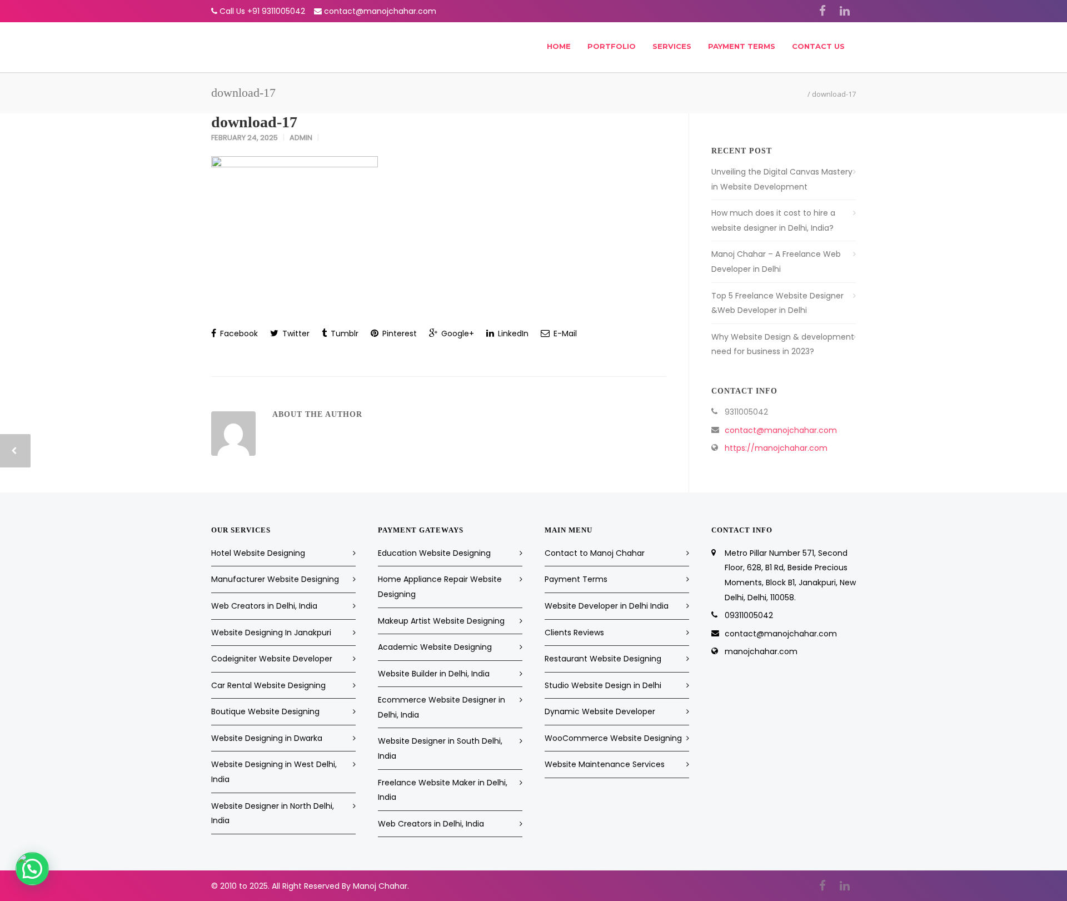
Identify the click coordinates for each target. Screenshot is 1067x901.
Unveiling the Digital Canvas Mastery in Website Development (781, 179)
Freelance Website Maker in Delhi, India (442, 790)
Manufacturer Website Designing (275, 579)
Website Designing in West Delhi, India (274, 772)
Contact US (818, 46)
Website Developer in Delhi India (607, 605)
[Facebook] (822, 11)
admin (301, 137)
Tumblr (343, 333)
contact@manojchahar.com (380, 11)
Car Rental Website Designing (268, 685)
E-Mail (564, 333)
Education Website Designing (434, 553)
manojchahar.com (761, 651)
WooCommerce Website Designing (613, 738)
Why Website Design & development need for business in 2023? (782, 344)
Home (559, 46)
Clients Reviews (574, 632)
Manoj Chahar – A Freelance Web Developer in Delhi (776, 261)
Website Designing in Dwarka (266, 738)
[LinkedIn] (845, 11)
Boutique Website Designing (265, 711)
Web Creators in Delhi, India (264, 605)
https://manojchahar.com (776, 448)
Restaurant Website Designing (603, 658)
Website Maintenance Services (605, 764)
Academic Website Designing (435, 647)
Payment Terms (741, 46)
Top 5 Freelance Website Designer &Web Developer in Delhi (777, 303)
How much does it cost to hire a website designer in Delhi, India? (773, 220)
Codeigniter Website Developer (271, 658)
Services (671, 46)
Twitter (295, 333)
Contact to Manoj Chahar (595, 553)
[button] (32, 868)
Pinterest (398, 333)
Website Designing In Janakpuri (271, 632)
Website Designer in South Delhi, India (440, 748)
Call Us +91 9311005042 (262, 11)
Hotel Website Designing (258, 553)
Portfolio (611, 46)
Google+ (456, 333)
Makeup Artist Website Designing (441, 620)
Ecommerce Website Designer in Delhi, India (441, 707)
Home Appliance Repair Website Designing (440, 587)
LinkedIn (512, 333)
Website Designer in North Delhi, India (272, 813)
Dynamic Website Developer (600, 711)
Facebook (238, 333)
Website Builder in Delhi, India (434, 673)
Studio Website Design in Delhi (603, 685)
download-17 (254, 122)
